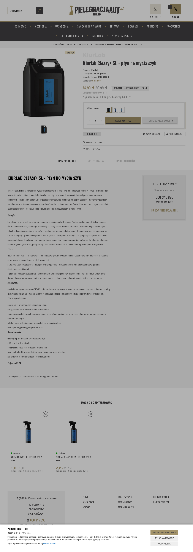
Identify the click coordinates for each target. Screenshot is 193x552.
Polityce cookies (49, 543)
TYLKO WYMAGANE (164, 538)
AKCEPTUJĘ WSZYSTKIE (164, 532)
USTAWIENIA (164, 544)
